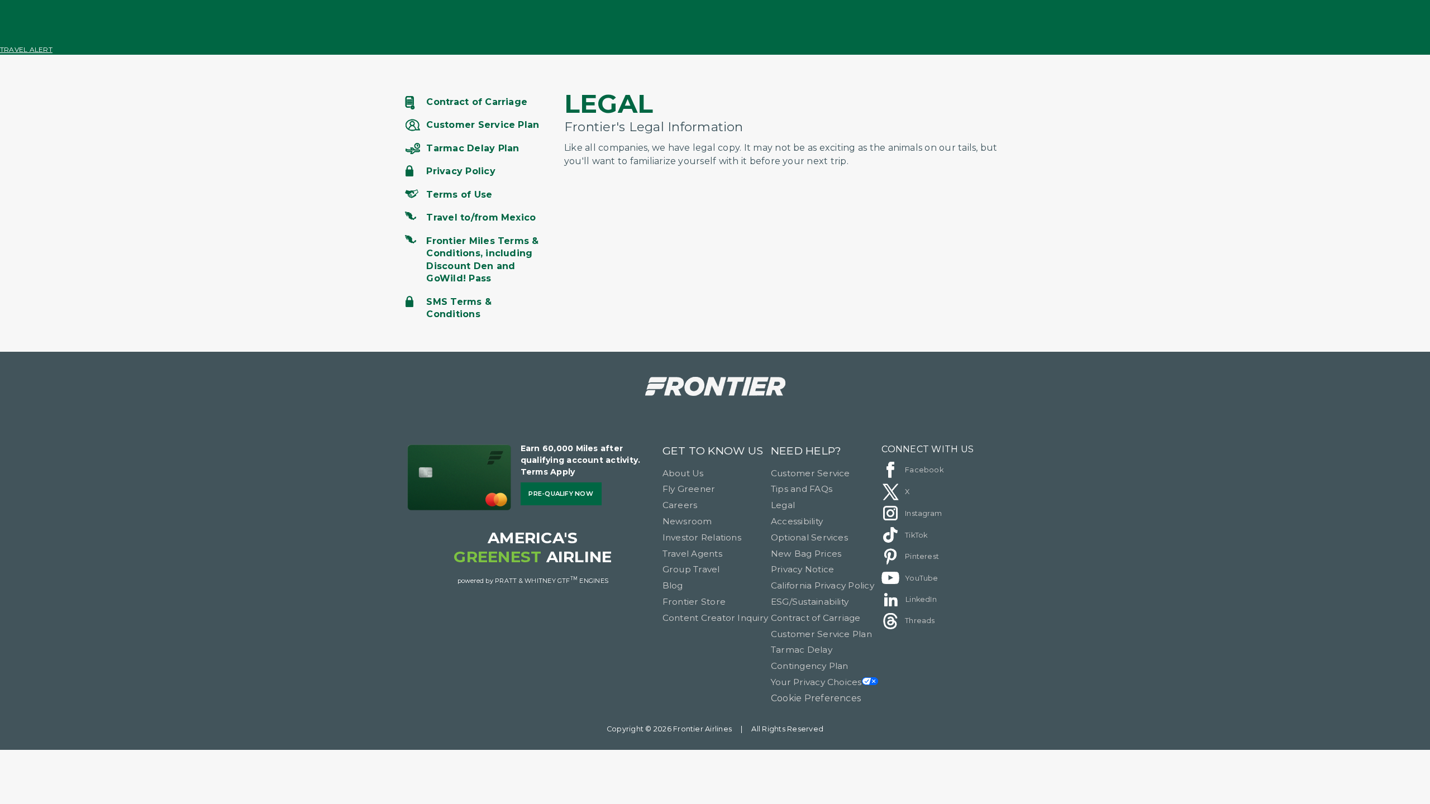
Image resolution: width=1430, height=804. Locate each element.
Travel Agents (692, 553)
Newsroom (687, 521)
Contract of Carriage (816, 617)
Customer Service (810, 473)
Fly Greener (689, 489)
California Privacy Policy (822, 585)
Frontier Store (694, 601)
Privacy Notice (802, 569)
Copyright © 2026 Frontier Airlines (669, 729)
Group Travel (691, 569)
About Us (683, 473)
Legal (783, 505)
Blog (672, 585)
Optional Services (809, 537)
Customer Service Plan (821, 634)
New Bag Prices (806, 553)
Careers (680, 505)
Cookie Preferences (816, 698)
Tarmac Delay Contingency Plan (810, 657)
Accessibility (797, 521)
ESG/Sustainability (810, 601)
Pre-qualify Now (560, 493)
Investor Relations (701, 537)
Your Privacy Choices (816, 682)
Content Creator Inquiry (715, 617)
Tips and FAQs (801, 489)
